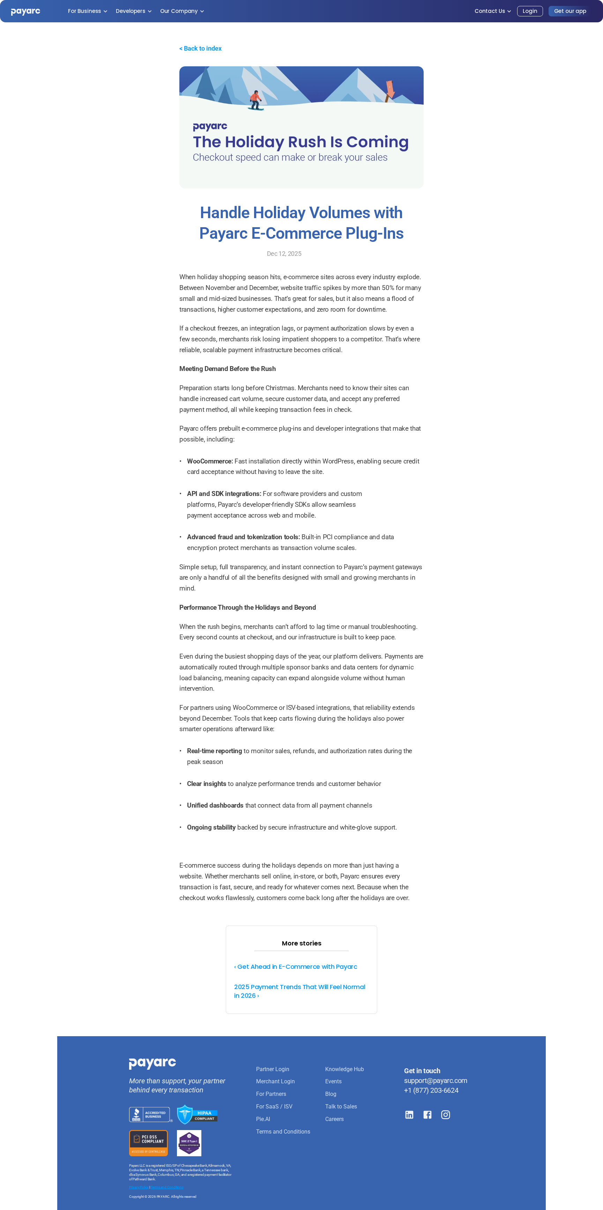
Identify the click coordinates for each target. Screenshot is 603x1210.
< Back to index (200, 48)
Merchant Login (275, 1081)
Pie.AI (263, 1119)
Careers (334, 1119)
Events (333, 1081)
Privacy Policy (139, 1187)
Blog (330, 1094)
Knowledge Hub (344, 1069)
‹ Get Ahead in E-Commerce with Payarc (295, 966)
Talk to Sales (341, 1106)
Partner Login (272, 1069)
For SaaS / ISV (274, 1106)
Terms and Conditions (167, 1187)
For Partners (271, 1094)
